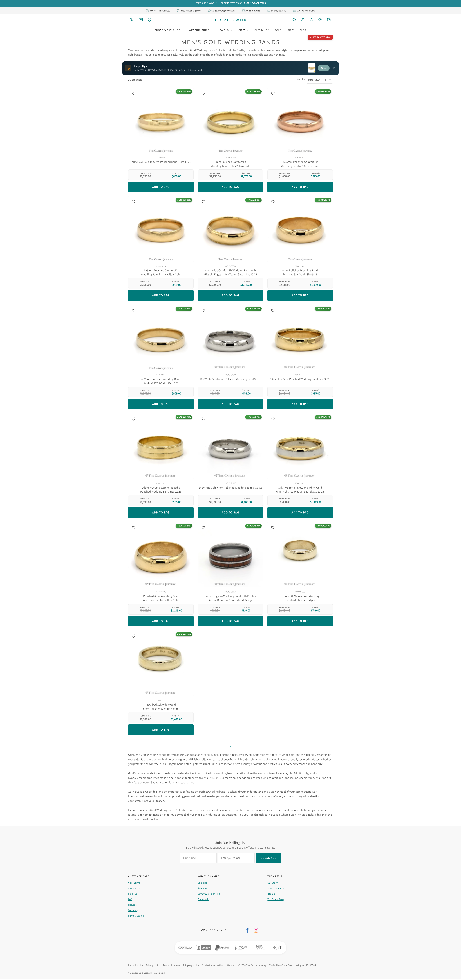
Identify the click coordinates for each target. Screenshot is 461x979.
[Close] (269, 463)
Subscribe (230, 501)
